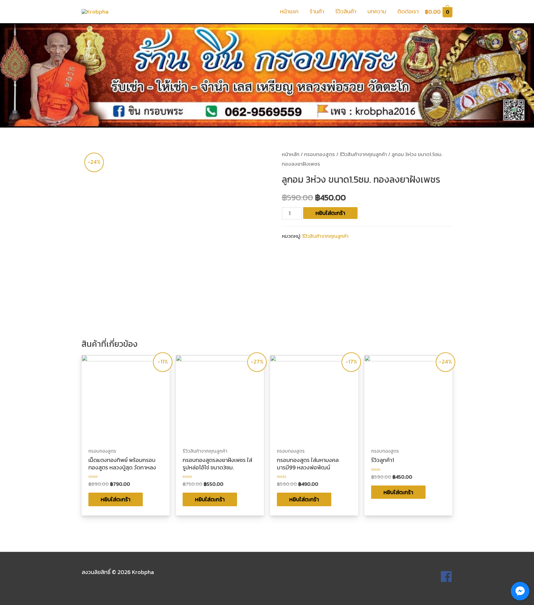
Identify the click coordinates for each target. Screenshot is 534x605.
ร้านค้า (317, 11)
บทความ (376, 11)
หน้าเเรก (289, 11)
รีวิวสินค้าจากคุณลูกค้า (363, 154)
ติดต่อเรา (408, 11)
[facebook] (446, 581)
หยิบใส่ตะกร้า (330, 213)
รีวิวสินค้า (345, 11)
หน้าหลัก (290, 154)
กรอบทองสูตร (319, 154)
